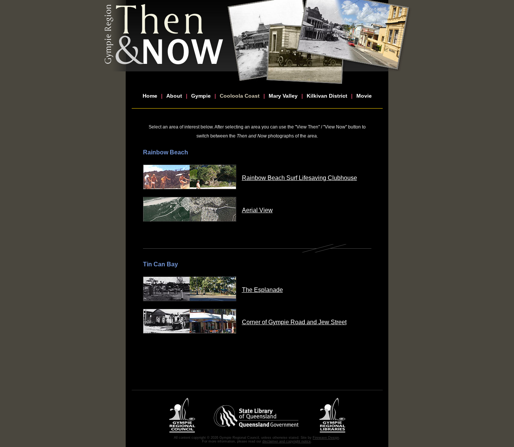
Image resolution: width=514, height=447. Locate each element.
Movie (364, 96)
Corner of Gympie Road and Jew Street (294, 322)
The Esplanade (262, 290)
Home (150, 96)
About (174, 96)
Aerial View (257, 210)
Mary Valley (283, 96)
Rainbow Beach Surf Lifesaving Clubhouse (299, 178)
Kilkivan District (327, 96)
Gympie (201, 96)
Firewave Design (326, 437)
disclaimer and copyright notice (286, 441)
